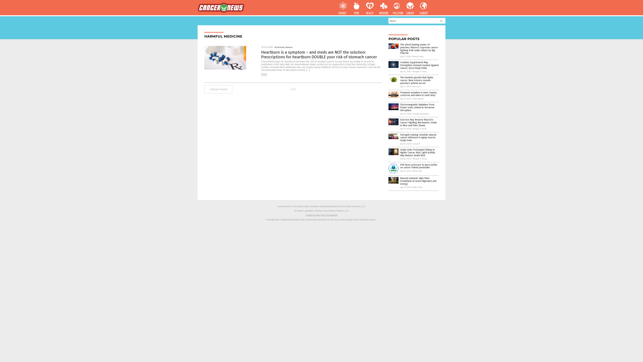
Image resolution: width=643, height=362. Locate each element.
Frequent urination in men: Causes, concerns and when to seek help (418, 94)
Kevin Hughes (418, 99)
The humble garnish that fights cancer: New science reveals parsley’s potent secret (416, 80)
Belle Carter (418, 187)
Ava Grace (417, 86)
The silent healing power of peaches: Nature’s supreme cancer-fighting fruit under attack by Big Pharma (419, 48)
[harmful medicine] (221, 12)
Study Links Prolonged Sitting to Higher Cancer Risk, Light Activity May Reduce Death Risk (417, 152)
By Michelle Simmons (284, 47)
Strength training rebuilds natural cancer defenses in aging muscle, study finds (418, 137)
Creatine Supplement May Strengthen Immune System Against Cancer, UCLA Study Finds (419, 65)
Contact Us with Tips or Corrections (322, 215)
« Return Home (218, 89)
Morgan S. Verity (419, 72)
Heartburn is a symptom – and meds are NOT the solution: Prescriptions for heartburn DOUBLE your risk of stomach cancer (319, 54)
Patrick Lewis (418, 56)
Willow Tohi (417, 171)
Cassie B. (416, 144)
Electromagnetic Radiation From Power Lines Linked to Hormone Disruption (417, 107)
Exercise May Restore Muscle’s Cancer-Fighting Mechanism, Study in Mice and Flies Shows (418, 122)
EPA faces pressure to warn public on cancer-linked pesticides (418, 166)
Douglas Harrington (421, 114)
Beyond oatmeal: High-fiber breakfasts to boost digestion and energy (418, 181)
